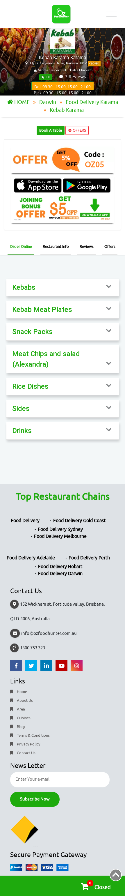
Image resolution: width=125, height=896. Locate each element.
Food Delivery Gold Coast (79, 521)
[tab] (62, 287)
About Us (24, 700)
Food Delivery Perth (89, 558)
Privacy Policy (28, 744)
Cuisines (23, 717)
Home (21, 691)
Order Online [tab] (21, 246)
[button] (62, 287)
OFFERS (79, 130)
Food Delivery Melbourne (60, 536)
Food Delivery (25, 521)
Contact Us (25, 752)
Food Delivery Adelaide (31, 558)
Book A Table (50, 130)
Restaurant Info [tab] (56, 246)
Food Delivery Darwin (60, 574)
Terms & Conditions (33, 735)
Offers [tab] (109, 246)
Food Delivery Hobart (60, 567)
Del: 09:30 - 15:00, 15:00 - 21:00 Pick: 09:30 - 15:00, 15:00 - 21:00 (63, 87)
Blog (20, 726)
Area (20, 709)
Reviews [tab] (87, 246)
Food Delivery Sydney (60, 529)
